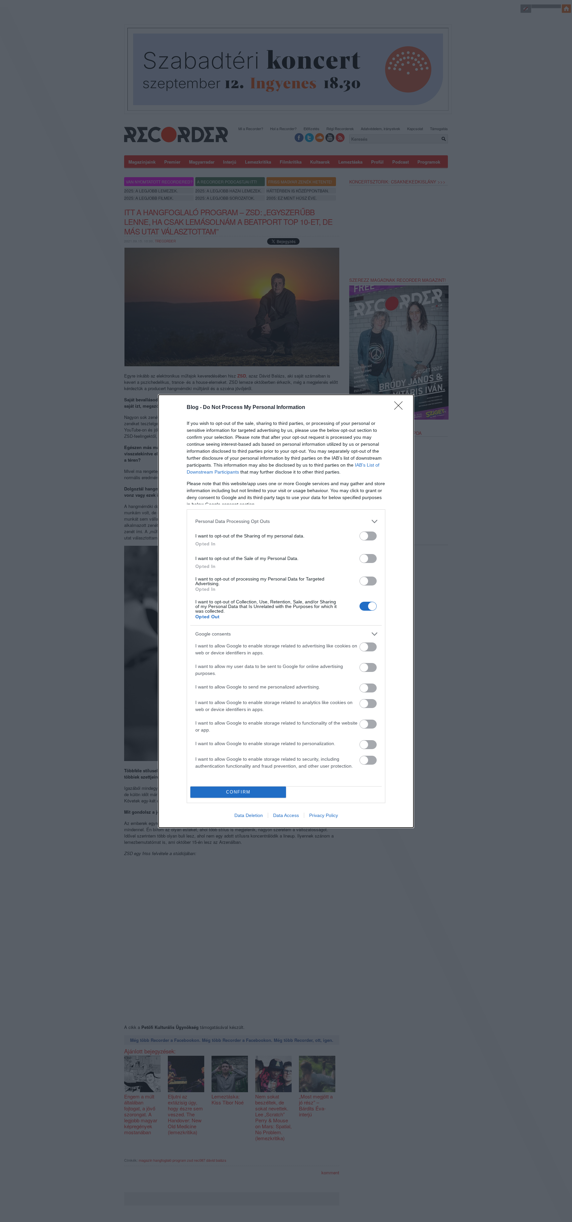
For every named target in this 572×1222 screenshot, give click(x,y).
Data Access (286, 815)
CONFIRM (238, 791)
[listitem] (286, 521)
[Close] (400, 407)
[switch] (368, 536)
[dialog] (286, 611)
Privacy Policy (323, 815)
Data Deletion (248, 815)
